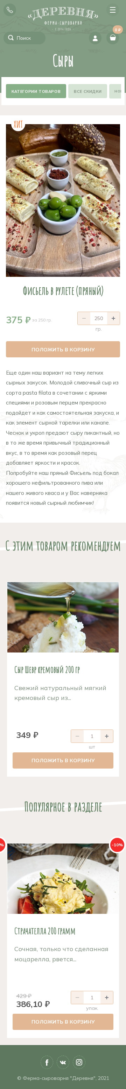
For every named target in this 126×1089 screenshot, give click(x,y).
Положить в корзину (63, 349)
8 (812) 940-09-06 (10, 10)
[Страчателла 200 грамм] (63, 878)
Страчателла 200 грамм (45, 930)
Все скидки (88, 91)
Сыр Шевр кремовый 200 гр (47, 669)
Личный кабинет (95, 38)
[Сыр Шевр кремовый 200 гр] (63, 617)
